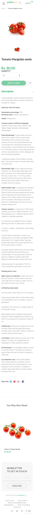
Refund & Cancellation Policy (17, 503)
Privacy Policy (22, 500)
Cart (28, 3)
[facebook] (12, 511)
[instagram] (17, 511)
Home (3, 8)
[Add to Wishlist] (30, 83)
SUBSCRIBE (17, 486)
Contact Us (17, 507)
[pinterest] (22, 511)
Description (7, 91)
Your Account (9, 500)
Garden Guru (21, 495)
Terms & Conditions (24, 505)
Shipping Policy (9, 505)
